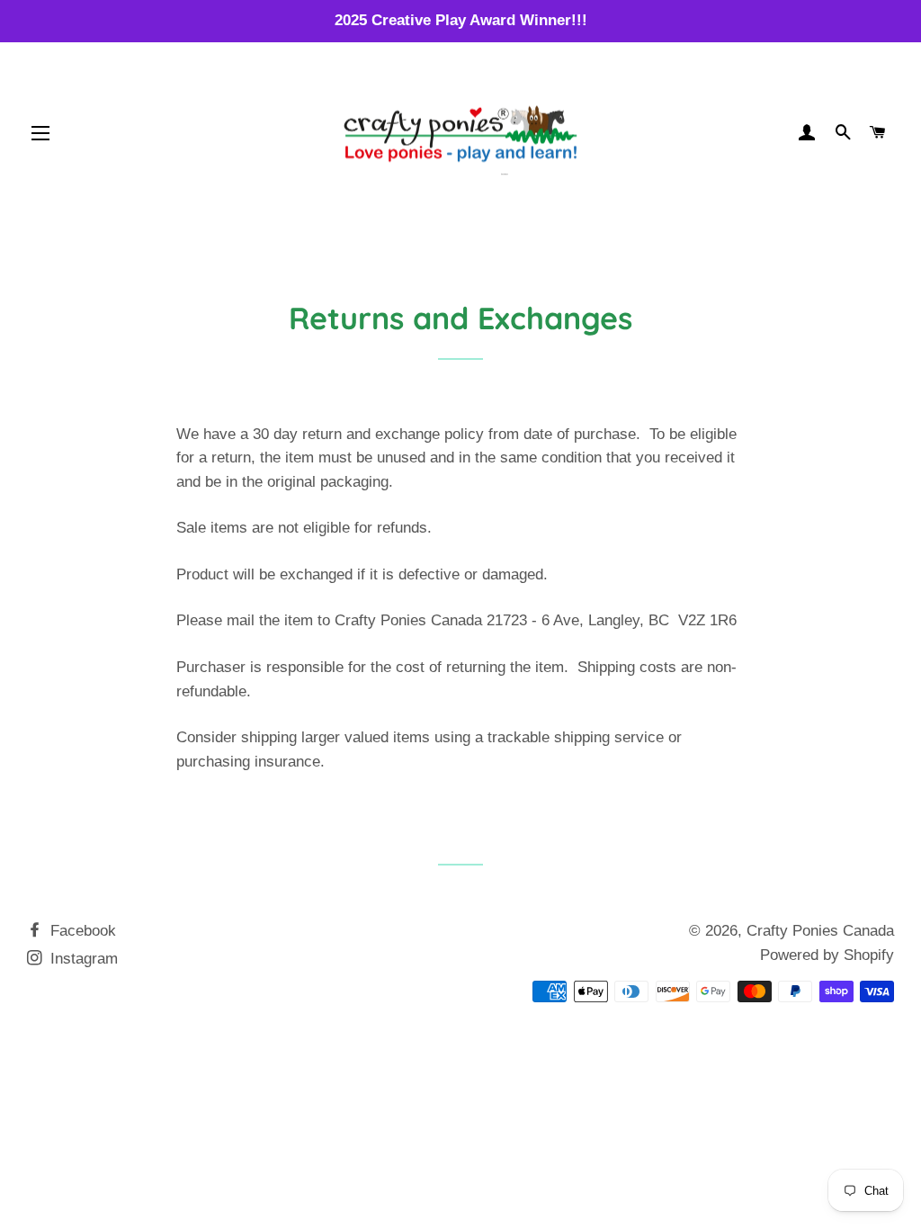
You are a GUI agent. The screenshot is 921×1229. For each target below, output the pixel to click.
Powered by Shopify (827, 955)
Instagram (82, 958)
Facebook (81, 930)
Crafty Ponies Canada (820, 930)
